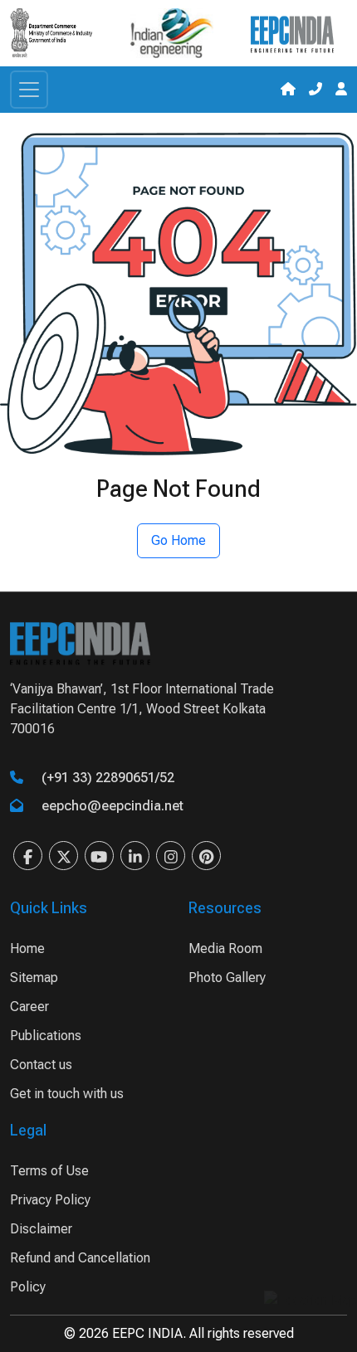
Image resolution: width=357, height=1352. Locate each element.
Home (27, 948)
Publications (45, 1035)
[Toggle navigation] (29, 90)
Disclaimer (41, 1229)
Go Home (178, 540)
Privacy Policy (50, 1200)
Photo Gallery (227, 977)
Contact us (41, 1064)
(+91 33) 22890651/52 (108, 777)
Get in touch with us (67, 1094)
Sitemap (34, 977)
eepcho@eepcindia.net (112, 806)
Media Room (225, 948)
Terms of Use (49, 1171)
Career (29, 1006)
